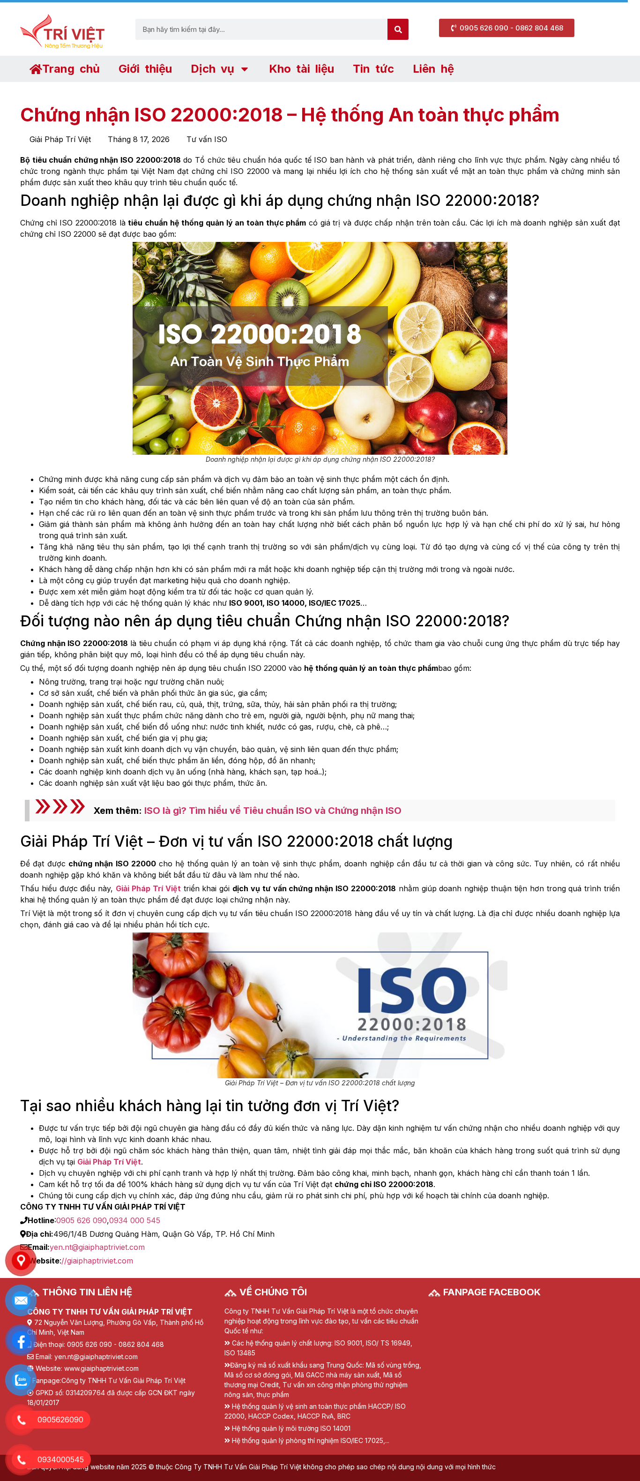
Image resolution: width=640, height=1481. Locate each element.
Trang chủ (71, 68)
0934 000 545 (134, 1220)
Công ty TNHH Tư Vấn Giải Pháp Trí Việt (123, 1380)
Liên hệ (433, 68)
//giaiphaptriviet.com (97, 1260)
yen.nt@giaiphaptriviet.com (97, 1247)
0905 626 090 (81, 1220)
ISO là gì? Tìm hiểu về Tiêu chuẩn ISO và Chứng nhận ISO (273, 810)
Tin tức (373, 68)
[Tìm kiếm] (398, 29)
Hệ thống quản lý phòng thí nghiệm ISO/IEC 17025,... (310, 1440)
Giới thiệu (145, 68)
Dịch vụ (212, 68)
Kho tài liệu (301, 68)
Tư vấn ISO (206, 139)
